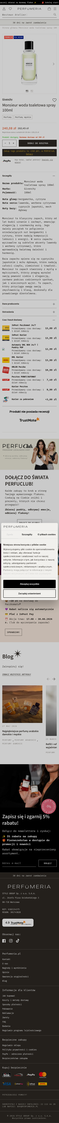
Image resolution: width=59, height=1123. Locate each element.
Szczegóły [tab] (27, 534)
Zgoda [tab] (10, 534)
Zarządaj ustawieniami (29, 593)
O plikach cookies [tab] (47, 534)
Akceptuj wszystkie (29, 584)
